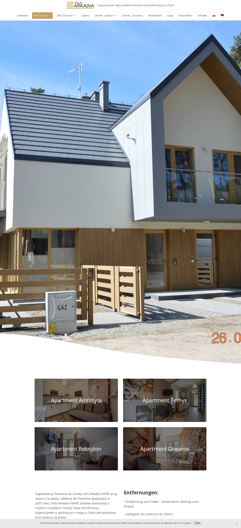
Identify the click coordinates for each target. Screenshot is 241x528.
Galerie (85, 15)
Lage (170, 15)
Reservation (155, 15)
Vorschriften (185, 15)
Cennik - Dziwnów (132, 15)
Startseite (22, 15)
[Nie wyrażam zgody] (237, 523)
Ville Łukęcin (41, 15)
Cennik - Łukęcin (103, 15)
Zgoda (197, 523)
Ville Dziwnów (64, 15)
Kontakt (202, 15)
